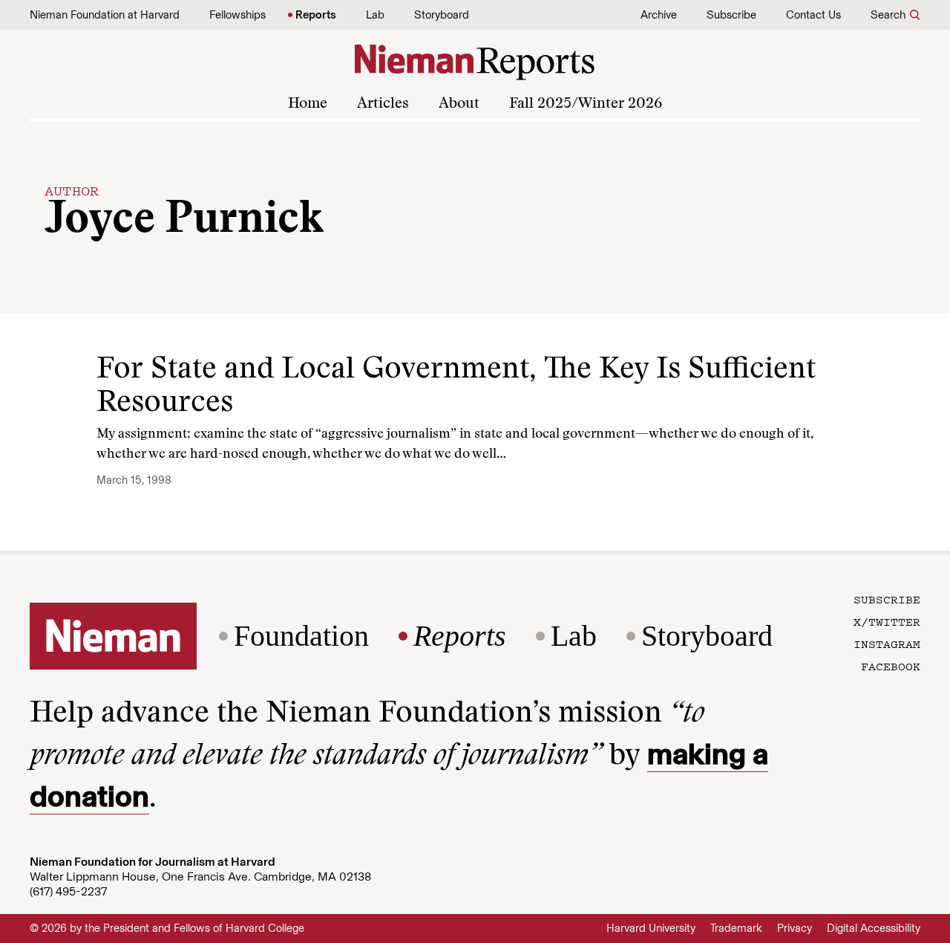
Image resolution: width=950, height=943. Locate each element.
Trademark (736, 928)
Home (307, 104)
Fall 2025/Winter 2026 (585, 104)
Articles (383, 104)
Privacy (794, 928)
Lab (375, 15)
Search (888, 15)
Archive (659, 15)
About (459, 104)
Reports (315, 15)
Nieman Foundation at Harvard (105, 15)
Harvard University (650, 928)
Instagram (887, 643)
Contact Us (813, 15)
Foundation (301, 636)
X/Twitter (887, 621)
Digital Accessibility (873, 928)
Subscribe (731, 15)
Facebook (890, 666)
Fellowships (237, 15)
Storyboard (441, 15)
